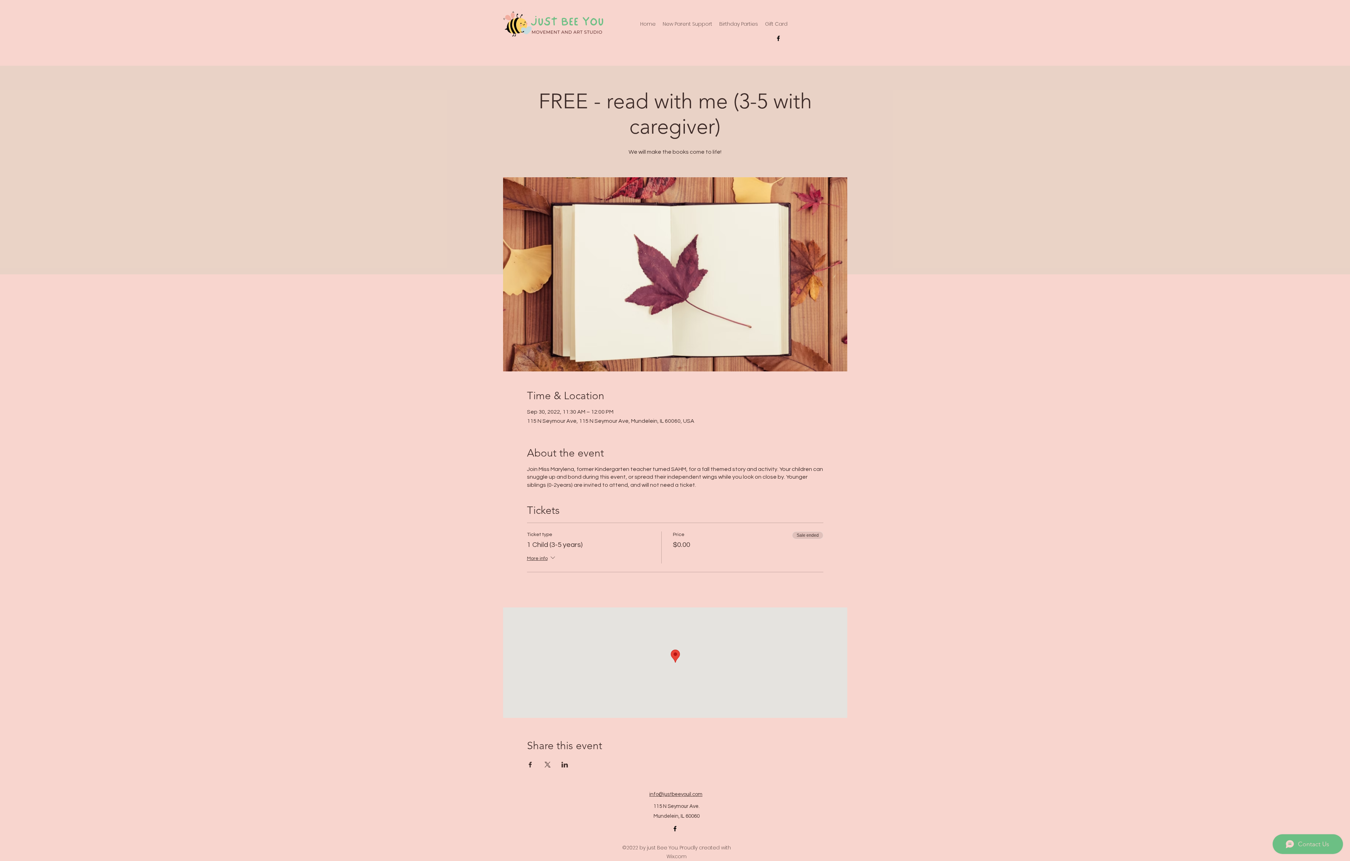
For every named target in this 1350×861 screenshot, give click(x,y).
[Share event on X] (547, 764)
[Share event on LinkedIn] (564, 764)
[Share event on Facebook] (530, 764)
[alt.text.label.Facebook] (778, 38)
